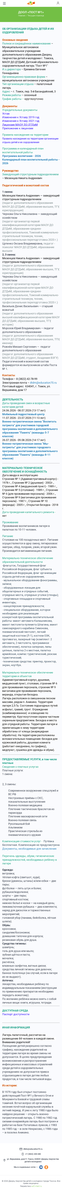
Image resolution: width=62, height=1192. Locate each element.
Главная (21, 15)
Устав (5, 113)
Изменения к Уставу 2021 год (20, 120)
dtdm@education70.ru (44, 382)
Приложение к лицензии (17, 128)
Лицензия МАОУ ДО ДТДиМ (20, 124)
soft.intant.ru (36, 1186)
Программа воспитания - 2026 (21, 156)
